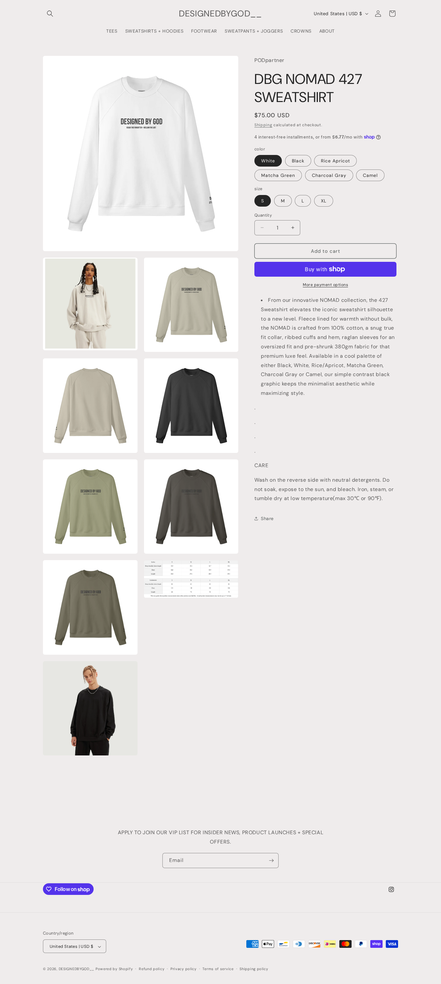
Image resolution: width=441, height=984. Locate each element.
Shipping (263, 124)
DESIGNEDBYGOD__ (77, 969)
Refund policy (151, 969)
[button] (50, 13)
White (268, 161)
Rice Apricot (335, 161)
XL (323, 200)
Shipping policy (254, 969)
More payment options (325, 284)
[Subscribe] (271, 860)
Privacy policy (183, 969)
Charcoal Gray (329, 175)
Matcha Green (278, 175)
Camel (370, 175)
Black (298, 161)
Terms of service (217, 969)
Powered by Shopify (114, 969)
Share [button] (267, 518)
